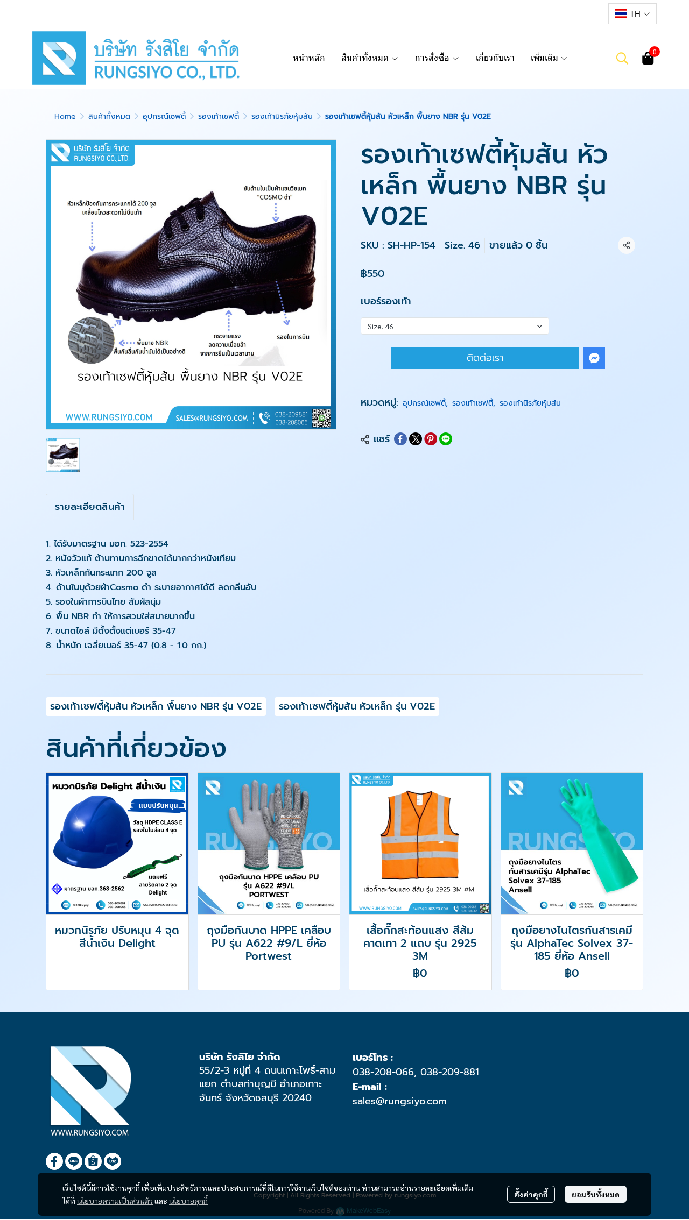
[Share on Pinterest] (430, 438)
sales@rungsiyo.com (400, 1101)
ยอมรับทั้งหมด (596, 1194)
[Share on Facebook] (400, 438)
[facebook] (533, 13)
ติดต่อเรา (485, 357)
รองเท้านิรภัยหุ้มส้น (282, 116)
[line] (552, 13)
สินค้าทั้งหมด (109, 116)
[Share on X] (415, 438)
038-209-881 (449, 1072)
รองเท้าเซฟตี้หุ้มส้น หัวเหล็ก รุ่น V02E (357, 706)
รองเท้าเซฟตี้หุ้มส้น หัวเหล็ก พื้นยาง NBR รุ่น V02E (156, 706)
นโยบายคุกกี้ (188, 1200)
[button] (632, 13)
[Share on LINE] (445, 438)
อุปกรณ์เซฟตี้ (164, 116)
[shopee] (572, 13)
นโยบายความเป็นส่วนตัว (115, 1200)
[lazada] (591, 13)
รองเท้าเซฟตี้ (218, 116)
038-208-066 (383, 1072)
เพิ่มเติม (545, 58)
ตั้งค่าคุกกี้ (531, 1194)
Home (65, 116)
